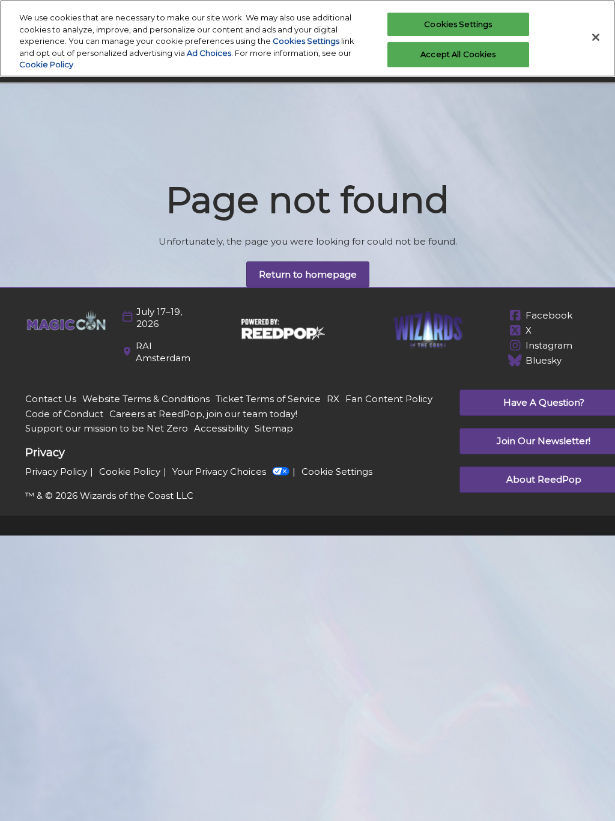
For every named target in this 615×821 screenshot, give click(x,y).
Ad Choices (209, 53)
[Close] (596, 37)
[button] (307, 274)
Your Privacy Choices (219, 471)
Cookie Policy (46, 64)
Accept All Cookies (457, 54)
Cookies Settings (306, 41)
